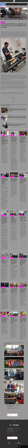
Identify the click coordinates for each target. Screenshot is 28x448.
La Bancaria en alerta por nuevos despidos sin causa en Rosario (11, 354)
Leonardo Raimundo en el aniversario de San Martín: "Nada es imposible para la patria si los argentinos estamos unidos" (23, 262)
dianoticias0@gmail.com (18, 443)
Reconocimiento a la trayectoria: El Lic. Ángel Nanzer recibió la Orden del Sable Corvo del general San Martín (14, 262)
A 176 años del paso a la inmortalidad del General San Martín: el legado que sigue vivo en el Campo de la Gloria (23, 320)
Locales (2, 22)
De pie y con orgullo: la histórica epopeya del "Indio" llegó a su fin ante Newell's (14, 180)
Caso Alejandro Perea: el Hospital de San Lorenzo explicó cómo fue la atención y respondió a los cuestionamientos (17, 117)
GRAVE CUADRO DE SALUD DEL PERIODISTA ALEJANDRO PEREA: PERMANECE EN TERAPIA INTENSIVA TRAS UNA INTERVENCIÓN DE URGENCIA (4, 141)
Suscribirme (14, 412)
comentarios (14, 100)
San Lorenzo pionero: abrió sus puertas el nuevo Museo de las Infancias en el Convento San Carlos (14, 290)
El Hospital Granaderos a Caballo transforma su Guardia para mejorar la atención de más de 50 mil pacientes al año (14, 220)
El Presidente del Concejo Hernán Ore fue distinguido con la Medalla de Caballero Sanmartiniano (17, 125)
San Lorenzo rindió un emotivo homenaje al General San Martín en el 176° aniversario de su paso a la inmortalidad (14, 320)
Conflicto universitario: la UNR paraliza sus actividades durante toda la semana (4, 261)
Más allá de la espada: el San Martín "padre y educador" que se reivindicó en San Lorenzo (4, 291)
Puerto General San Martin (8, 95)
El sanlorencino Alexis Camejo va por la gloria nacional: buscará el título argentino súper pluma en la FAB (4, 320)
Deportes (3, 316)
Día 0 (11, 29)
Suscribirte (10, 406)
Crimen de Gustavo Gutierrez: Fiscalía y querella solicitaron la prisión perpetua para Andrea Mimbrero (23, 181)
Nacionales (4, 215)
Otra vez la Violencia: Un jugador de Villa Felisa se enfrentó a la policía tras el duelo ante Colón (23, 290)
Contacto (14, 421)
